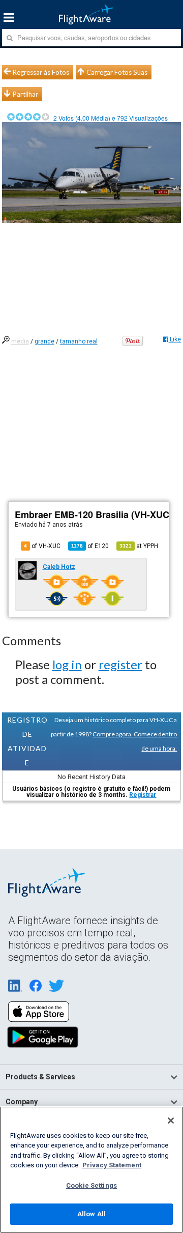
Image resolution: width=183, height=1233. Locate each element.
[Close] (171, 1120)
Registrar (142, 794)
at (138, 546)
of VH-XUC (42, 546)
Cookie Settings (91, 1185)
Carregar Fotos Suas (116, 72)
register (120, 664)
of (90, 546)
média (20, 341)
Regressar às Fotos (41, 72)
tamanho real (79, 341)
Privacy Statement (111, 1165)
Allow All (91, 1214)
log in (67, 664)
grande (44, 341)
